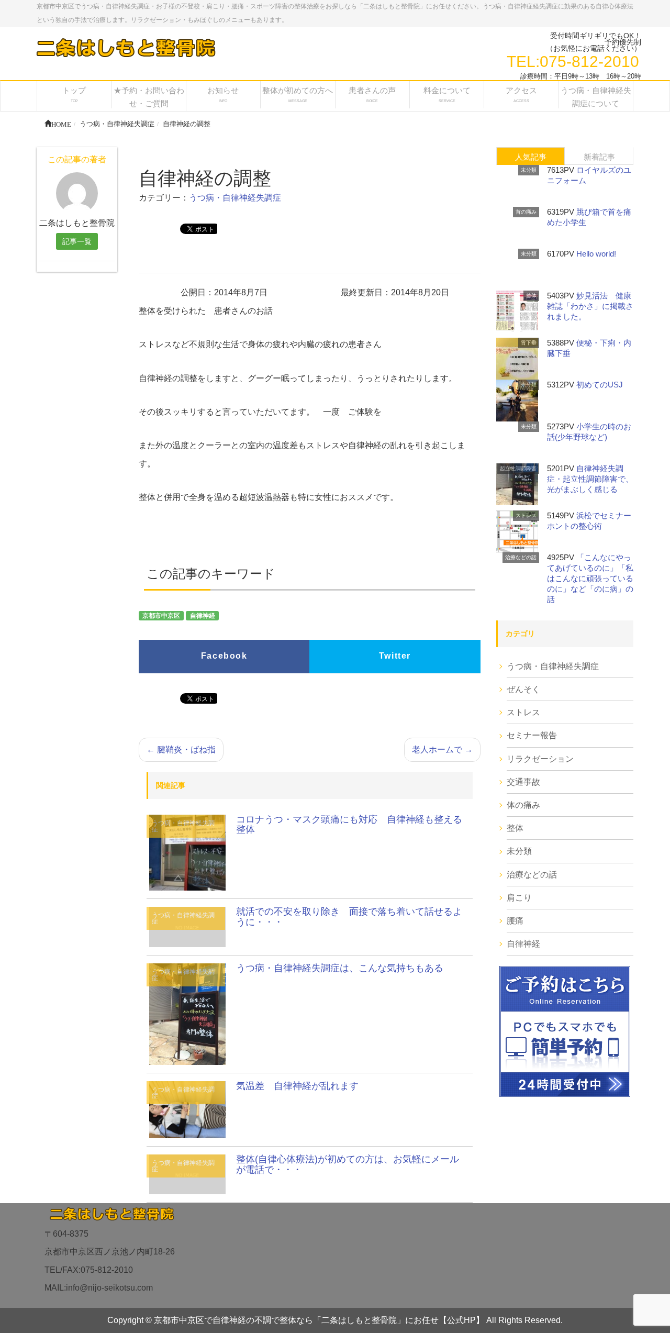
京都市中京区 (161, 615)
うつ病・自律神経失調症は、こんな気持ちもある (339, 968)
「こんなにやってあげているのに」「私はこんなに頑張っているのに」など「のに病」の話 (590, 578)
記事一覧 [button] (77, 241)
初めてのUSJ (599, 384)
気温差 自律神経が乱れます (297, 1086)
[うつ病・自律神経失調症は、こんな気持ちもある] (187, 1013)
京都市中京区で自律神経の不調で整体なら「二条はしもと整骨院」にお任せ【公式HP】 (319, 1320)
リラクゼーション (540, 758)
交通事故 (523, 781)
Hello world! (596, 253)
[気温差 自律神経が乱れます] (187, 1109)
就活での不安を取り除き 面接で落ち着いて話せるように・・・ (349, 916)
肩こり (519, 897)
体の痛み (523, 805)
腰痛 (515, 920)
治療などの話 (521, 557)
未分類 (529, 170)
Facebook (224, 655)
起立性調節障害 (518, 468)
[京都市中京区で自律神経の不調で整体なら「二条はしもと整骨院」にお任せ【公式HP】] (125, 47)
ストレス (526, 515)
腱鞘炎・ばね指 (181, 749)
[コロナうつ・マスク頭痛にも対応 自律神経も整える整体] (187, 852)
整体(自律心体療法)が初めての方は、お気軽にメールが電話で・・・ (347, 1164)
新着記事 (599, 156)
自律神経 (202, 615)
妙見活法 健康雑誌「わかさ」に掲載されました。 (590, 306)
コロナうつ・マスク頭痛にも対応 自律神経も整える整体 (349, 824)
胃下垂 (529, 343)
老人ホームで (442, 749)
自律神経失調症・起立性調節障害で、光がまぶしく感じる (590, 479)
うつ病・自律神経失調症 (235, 197)
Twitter (395, 655)
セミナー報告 (532, 735)
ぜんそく (523, 689)
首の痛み (526, 212)
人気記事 (530, 156)
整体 (531, 295)
